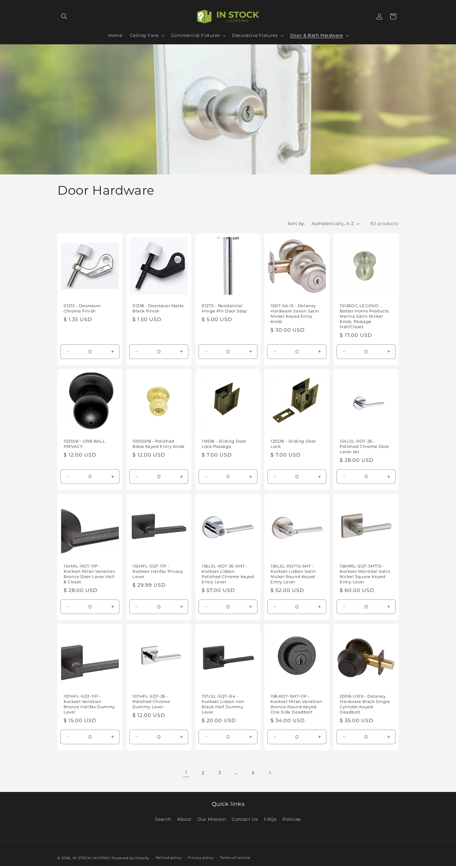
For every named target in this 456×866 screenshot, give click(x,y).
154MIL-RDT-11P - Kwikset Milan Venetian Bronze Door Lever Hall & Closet (89, 573)
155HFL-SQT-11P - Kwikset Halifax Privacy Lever (157, 571)
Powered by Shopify (130, 858)
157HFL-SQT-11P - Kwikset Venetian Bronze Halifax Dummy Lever (89, 704)
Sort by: (296, 223)
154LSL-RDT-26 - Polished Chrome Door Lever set (364, 446)
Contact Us (245, 819)
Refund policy (169, 857)
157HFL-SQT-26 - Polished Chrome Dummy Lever (151, 701)
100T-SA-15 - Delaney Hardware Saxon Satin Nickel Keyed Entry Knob (294, 313)
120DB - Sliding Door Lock (293, 444)
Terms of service (235, 857)
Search (163, 819)
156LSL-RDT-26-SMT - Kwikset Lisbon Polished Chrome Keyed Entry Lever (228, 573)
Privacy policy (201, 857)
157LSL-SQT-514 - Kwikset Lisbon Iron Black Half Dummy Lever (223, 704)
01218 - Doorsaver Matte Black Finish (158, 308)
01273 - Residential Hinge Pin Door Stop (224, 308)
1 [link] (186, 772)
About (184, 819)
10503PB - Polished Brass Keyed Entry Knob (158, 444)
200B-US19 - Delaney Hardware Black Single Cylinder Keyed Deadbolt (365, 704)
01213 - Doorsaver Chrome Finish (82, 308)
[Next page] (270, 773)
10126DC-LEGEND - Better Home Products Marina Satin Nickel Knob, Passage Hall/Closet (364, 316)
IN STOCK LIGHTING (91, 858)
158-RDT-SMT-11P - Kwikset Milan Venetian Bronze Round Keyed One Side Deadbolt (296, 704)
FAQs (270, 819)
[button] (64, 16)
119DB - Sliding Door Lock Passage (224, 444)
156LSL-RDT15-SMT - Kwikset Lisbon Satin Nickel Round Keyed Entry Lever (293, 573)
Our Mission (212, 819)
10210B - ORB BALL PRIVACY (84, 444)
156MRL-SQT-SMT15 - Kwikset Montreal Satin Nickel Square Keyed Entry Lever (365, 573)
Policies (292, 819)
